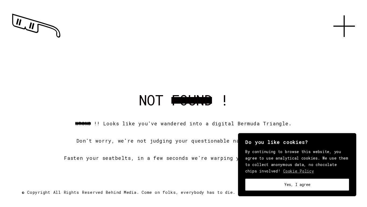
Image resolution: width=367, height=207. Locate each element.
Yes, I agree (297, 184)
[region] (297, 164)
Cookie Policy (298, 171)
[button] (344, 43)
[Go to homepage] (36, 37)
